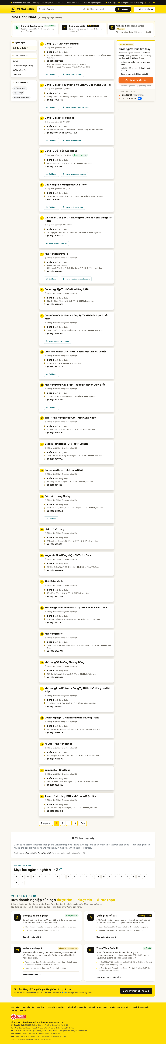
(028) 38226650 (55, 304)
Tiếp (83, 823)
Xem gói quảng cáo (106, 937)
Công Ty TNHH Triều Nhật (59, 117)
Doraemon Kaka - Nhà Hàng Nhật (64, 470)
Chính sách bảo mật (77, 1007)
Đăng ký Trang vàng (98, 1007)
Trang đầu (46, 823)
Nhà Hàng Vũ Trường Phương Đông (64, 662)
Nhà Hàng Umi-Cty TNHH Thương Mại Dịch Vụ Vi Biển (75, 384)
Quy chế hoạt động (56, 1007)
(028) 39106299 (55, 759)
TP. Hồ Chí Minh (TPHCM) (23, 66)
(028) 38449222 (55, 271)
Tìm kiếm (124, 9)
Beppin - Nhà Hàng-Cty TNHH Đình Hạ (66, 443)
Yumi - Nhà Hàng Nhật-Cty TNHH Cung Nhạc (70, 417)
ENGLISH (151, 3)
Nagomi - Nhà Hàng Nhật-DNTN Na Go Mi (68, 555)
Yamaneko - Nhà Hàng (57, 770)
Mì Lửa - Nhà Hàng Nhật (58, 743)
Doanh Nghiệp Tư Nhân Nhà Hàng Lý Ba (67, 289)
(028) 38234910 (55, 334)
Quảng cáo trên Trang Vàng (131, 3)
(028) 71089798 (55, 100)
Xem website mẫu (32, 974)
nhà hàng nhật (20, 88)
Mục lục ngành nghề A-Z (93, 3)
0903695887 (53, 200)
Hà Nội (15, 61)
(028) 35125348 (55, 511)
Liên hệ (14, 1010)
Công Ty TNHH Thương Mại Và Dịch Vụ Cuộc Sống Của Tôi (78, 84)
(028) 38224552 (55, 400)
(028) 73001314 (55, 236)
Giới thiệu (112, 3)
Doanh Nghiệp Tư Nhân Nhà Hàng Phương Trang (72, 717)
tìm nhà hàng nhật (21, 97)
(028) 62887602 (55, 61)
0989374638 (71, 133)
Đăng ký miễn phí (146, 9)
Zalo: (131, 98)
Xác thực (41, 1007)
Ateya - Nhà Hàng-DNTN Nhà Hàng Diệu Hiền (70, 796)
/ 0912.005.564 (133, 95)
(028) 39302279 (55, 596)
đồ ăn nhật (18, 93)
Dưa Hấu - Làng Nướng (58, 496)
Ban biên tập (28, 1007)
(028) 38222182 (55, 622)
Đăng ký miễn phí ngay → (136, 990)
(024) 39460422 (55, 133)
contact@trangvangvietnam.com (53, 1036)
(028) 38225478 (55, 677)
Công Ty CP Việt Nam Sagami (62, 43)
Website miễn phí (141, 1007)
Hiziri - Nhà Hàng (54, 529)
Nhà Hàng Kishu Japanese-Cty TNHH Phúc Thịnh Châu (76, 607)
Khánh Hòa (17, 74)
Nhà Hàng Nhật (21, 48)
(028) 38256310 (55, 811)
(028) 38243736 (55, 651)
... (69, 823)
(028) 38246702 (55, 706)
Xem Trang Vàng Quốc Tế (108, 977)
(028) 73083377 (55, 166)
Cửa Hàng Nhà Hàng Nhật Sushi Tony (66, 184)
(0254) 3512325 (55, 367)
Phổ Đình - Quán (54, 581)
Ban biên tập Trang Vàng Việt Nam (41, 853)
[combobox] (63, 9)
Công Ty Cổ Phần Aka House (61, 150)
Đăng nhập (146, 86)
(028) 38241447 (55, 433)
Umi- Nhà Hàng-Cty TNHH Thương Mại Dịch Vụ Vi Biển (75, 351)
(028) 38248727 (55, 459)
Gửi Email (53, 74)
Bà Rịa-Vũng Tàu (19, 70)
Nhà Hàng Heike (54, 633)
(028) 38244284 (55, 485)
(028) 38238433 (55, 785)
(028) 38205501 (55, 544)
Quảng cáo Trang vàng (120, 1007)
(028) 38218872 (55, 733)
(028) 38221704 (55, 570)
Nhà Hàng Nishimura (56, 253)
